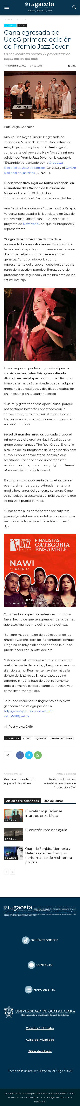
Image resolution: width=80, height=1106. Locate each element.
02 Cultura (19, 19)
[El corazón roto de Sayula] (13, 834)
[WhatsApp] (38, 755)
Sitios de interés (40, 1051)
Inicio (7, 19)
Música (22, 25)
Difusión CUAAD (17, 65)
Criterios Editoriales (40, 1028)
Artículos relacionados (22, 801)
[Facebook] (20, 755)
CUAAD (27, 738)
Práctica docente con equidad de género (20, 781)
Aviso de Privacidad (40, 1039)
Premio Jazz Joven (61, 738)
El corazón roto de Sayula (46, 830)
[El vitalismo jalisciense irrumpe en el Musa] (13, 815)
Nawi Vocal (31, 224)
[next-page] (12, 872)
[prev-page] (6, 872)
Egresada (41, 738)
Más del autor (53, 801)
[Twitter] (29, 755)
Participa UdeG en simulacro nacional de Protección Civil (60, 783)
